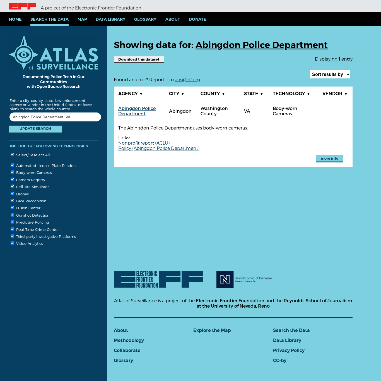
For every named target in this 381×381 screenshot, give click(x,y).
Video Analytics (29, 243)
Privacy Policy (289, 350)
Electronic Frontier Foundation (108, 7)
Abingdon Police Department (137, 111)
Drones (22, 194)
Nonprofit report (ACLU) (144, 142)
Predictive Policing (32, 222)
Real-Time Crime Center (37, 229)
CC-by (279, 360)
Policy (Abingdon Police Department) (158, 148)
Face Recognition (30, 201)
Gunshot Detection (32, 215)
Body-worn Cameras (33, 172)
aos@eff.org (187, 79)
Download (138, 59)
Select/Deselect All (32, 155)
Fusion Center (27, 208)
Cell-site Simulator (32, 186)
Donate (197, 19)
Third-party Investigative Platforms (45, 236)
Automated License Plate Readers (45, 165)
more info (329, 158)
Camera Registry (30, 180)
